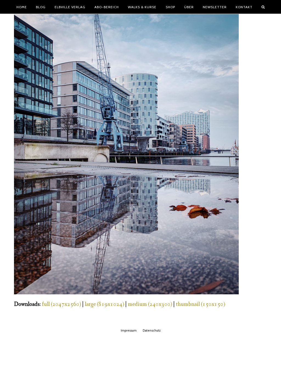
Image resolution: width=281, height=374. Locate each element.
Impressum (129, 330)
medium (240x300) (150, 304)
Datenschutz (152, 330)
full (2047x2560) (61, 304)
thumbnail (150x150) (200, 304)
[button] (263, 7)
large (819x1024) (104, 304)
